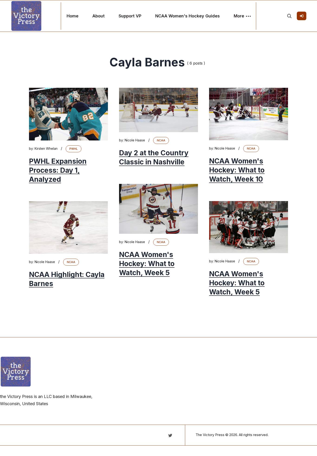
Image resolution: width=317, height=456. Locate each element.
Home (72, 15)
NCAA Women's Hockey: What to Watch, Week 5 (147, 263)
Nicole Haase (135, 140)
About (98, 15)
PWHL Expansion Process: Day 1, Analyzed (58, 170)
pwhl (73, 148)
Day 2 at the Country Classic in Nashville (153, 157)
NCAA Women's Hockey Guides (187, 15)
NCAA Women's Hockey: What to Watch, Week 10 (237, 170)
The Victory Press (210, 435)
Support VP (130, 15)
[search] (289, 16)
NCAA (161, 140)
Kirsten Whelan (46, 148)
